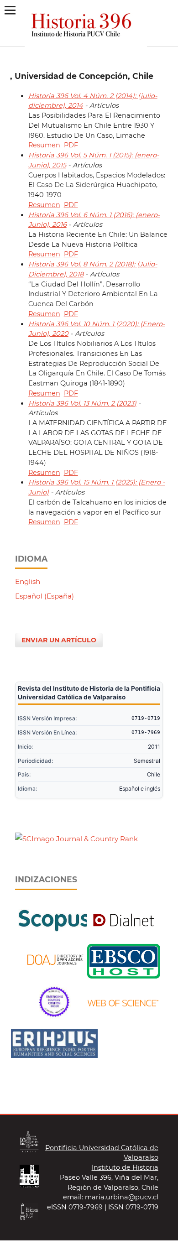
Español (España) (44, 596)
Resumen (44, 145)
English (27, 581)
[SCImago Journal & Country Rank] (76, 838)
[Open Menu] (10, 10)
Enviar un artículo (58, 640)
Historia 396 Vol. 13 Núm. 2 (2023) (82, 403)
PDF (71, 145)
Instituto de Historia (125, 1167)
